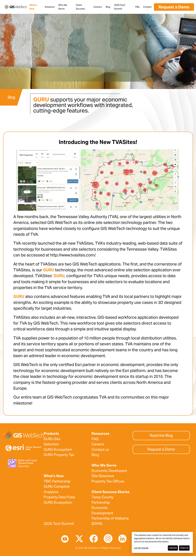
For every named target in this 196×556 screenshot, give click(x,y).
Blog (108, 6)
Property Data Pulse (59, 497)
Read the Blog (161, 435)
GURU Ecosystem (58, 449)
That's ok (184, 547)
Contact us (100, 449)
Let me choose (141, 547)
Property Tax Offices (108, 481)
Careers (97, 6)
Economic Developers (109, 470)
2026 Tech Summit (59, 523)
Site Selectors (103, 476)
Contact (147, 6)
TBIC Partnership (57, 481)
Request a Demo (173, 7)
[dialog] (162, 542)
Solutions (50, 6)
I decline (173, 547)
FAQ (137, 6)
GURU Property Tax (59, 454)
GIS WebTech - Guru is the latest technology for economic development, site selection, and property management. (15, 7)
